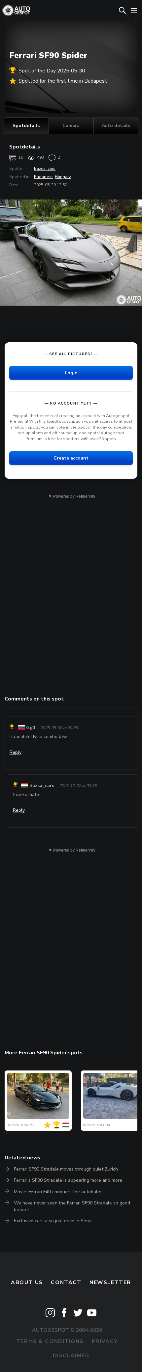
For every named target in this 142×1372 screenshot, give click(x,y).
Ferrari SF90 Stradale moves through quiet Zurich (66, 1169)
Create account (71, 458)
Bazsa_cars (44, 168)
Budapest (43, 176)
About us (27, 1282)
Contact (66, 1282)
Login (71, 372)
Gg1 (30, 728)
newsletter (110, 1282)
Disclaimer (71, 1355)
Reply (15, 752)
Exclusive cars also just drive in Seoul (53, 1221)
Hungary (63, 176)
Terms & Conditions (50, 1341)
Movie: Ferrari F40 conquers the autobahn (57, 1192)
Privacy (105, 1341)
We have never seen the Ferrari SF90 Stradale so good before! (72, 1206)
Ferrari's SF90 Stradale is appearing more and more (68, 1180)
